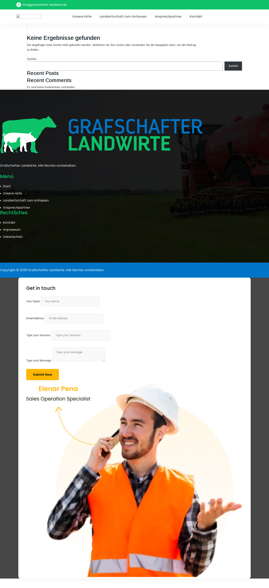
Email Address (35, 318)
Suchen (31, 59)
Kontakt (196, 17)
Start (7, 186)
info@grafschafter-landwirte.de (45, 5)
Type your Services (38, 335)
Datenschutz (13, 236)
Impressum (11, 229)
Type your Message (38, 360)
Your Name (33, 301)
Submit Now (42, 374)
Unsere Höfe (82, 17)
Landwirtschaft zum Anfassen (123, 17)
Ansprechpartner (168, 17)
